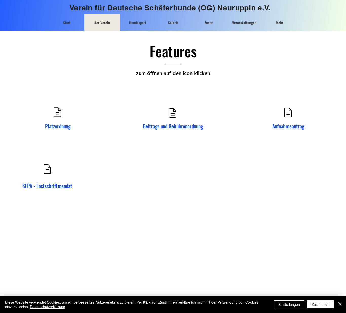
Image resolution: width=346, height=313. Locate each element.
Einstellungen (289, 304)
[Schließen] (340, 304)
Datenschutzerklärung (47, 306)
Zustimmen (321, 304)
